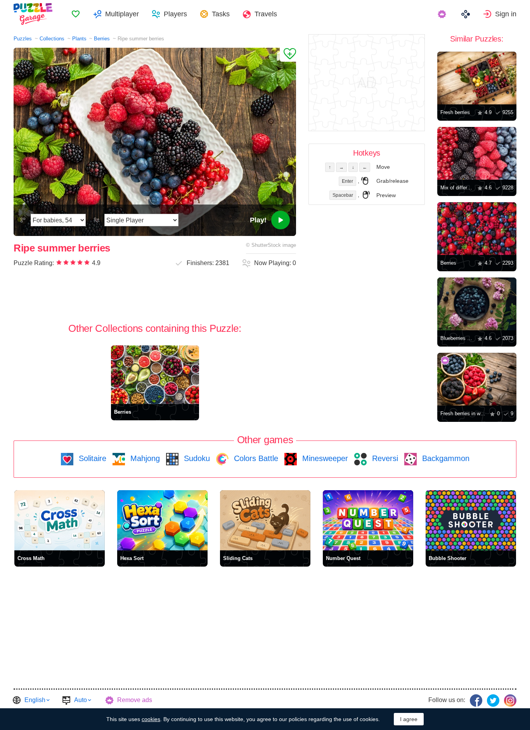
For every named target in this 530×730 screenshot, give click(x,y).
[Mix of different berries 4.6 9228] (476, 153)
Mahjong (144, 458)
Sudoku (196, 458)
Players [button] (175, 14)
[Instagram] (510, 700)
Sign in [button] (505, 14)
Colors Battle (255, 458)
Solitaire (91, 458)
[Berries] (155, 374)
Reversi (384, 458)
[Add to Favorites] (288, 55)
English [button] (34, 700)
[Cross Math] (59, 520)
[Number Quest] (368, 520)
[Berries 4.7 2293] (476, 228)
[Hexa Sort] (162, 520)
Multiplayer (122, 14)
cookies (151, 719)
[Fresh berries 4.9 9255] (476, 78)
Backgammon (444, 458)
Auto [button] (80, 700)
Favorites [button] (75, 14)
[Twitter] (493, 700)
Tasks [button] (221, 14)
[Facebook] (476, 700)
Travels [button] (266, 14)
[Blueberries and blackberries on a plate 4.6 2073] (476, 303)
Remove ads (134, 700)
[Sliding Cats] (265, 520)
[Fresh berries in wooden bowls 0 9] (476, 379)
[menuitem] (76, 14)
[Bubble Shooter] (471, 520)
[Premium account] (443, 14)
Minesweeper (324, 458)
